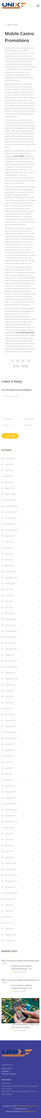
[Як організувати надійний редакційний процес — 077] (20, 962)
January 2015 (10, 941)
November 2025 (11, 512)
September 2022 (11, 578)
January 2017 (10, 798)
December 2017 (11, 732)
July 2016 (9, 834)
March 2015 (9, 929)
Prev (17, 366)
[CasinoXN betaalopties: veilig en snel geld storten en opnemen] (20, 1010)
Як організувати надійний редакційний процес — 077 (22, 967)
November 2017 (11, 738)
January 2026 (10, 500)
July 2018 (9, 691)
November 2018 (11, 667)
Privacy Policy (7, 1069)
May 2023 (9, 554)
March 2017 (9, 786)
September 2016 (11, 822)
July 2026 (9, 464)
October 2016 (10, 816)
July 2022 (9, 589)
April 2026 (9, 482)
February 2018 (10, 720)
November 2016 (11, 810)
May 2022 (9, 601)
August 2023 (10, 536)
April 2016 (9, 851)
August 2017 (10, 756)
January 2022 (10, 625)
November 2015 (11, 881)
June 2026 (9, 470)
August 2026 (10, 458)
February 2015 (10, 935)
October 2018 (10, 673)
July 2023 (9, 542)
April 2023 (9, 560)
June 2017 (9, 768)
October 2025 (10, 518)
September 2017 (11, 750)
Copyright (5, 1071)
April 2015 (9, 923)
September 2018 (11, 679)
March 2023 (9, 566)
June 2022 (9, 595)
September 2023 (11, 530)
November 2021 (11, 637)
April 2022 (9, 607)
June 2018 (9, 697)
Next (23, 366)
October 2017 (10, 744)
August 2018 (10, 685)
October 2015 (10, 887)
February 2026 (10, 494)
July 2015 (9, 905)
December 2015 (11, 875)
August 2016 (10, 828)
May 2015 (9, 917)
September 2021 (11, 649)
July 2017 (9, 762)
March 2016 (9, 857)
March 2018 (9, 714)
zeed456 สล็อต (18, 156)
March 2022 (9, 613)
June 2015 (9, 911)
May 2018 (9, 703)
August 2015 (10, 899)
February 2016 (10, 863)
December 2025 (11, 506)
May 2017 (9, 774)
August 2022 (10, 583)
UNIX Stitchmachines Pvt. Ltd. (27, 1106)
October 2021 (10, 643)
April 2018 (9, 709)
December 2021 (11, 631)
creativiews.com (29, 1111)
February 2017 (10, 792)
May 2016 (9, 845)
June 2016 (9, 839)
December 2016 (11, 804)
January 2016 (10, 869)
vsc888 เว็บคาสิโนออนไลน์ (24, 333)
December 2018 (11, 661)
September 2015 (11, 893)
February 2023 (10, 572)
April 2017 (9, 780)
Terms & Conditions (9, 1074)
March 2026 (9, 488)
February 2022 (10, 619)
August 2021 (10, 655)
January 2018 (10, 726)
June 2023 (9, 548)
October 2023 (10, 524)
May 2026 (9, 476)
